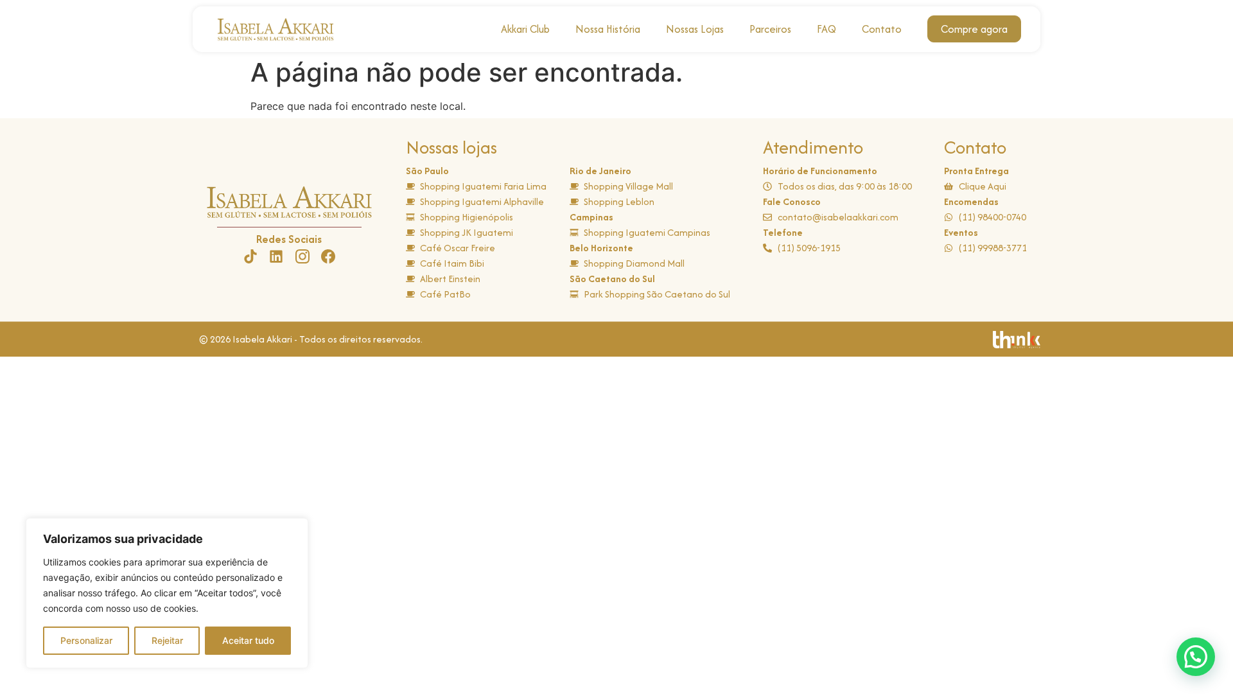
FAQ (826, 29)
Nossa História (607, 29)
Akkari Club (525, 29)
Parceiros (770, 29)
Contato (882, 29)
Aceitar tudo (248, 640)
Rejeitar (167, 640)
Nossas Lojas (695, 29)
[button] (1195, 656)
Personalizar (86, 640)
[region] (167, 593)
